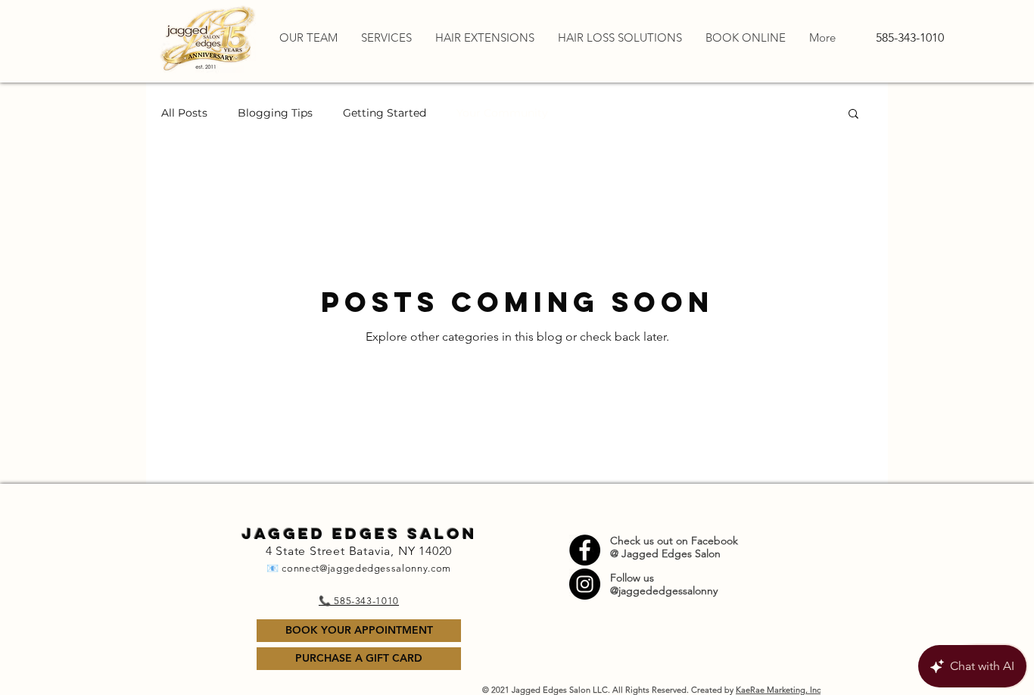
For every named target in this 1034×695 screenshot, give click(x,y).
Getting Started (384, 113)
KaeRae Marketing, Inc (778, 689)
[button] (853, 115)
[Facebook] (584, 550)
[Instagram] (584, 584)
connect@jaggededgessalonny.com (366, 568)
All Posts (184, 113)
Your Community (502, 113)
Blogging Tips (275, 113)
